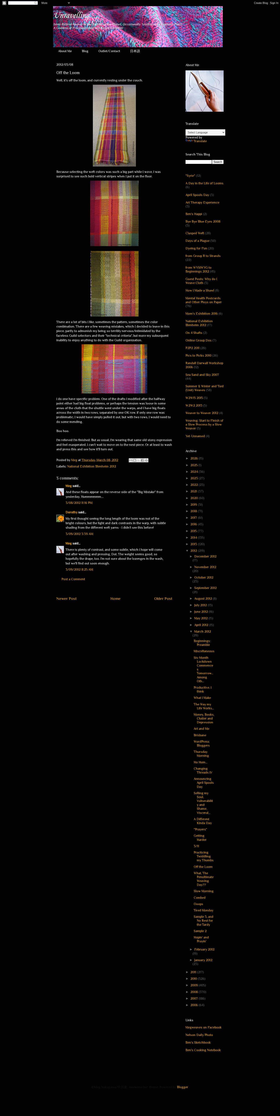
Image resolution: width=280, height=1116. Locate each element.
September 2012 (205, 588)
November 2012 (205, 567)
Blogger (182, 1087)
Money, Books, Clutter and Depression (204, 718)
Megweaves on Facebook (204, 1027)
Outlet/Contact (109, 51)
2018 (194, 511)
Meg (69, 486)
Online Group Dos (199, 340)
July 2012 (201, 605)
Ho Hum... (200, 762)
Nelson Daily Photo (199, 1035)
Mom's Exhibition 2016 (202, 313)
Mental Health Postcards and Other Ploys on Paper (204, 300)
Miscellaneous (204, 651)
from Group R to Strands (203, 256)
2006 (194, 1005)
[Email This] (131, 460)
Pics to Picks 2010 (198, 355)
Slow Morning (204, 891)
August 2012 (203, 598)
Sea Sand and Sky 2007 (202, 375)
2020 (194, 498)
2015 (194, 531)
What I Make (202, 698)
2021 (194, 491)
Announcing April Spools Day (204, 782)
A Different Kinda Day (203, 821)
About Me (65, 51)
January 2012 (203, 960)
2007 (194, 998)
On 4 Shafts (194, 333)
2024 (194, 472)
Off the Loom (203, 867)
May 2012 (201, 618)
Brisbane (200, 735)
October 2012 (203, 577)
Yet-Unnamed (195, 436)
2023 (194, 478)
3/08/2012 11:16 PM (79, 503)
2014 (194, 537)
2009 (194, 985)
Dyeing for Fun (196, 248)
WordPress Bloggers (202, 743)
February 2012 (204, 949)
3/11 (196, 846)
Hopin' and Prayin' (201, 939)
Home (115, 598)
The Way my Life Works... (204, 706)
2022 (194, 485)
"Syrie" (190, 176)
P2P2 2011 (192, 348)
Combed (200, 898)
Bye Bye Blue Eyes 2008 (203, 221)
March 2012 (202, 631)
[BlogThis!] (135, 460)
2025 (194, 465)
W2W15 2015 (194, 398)
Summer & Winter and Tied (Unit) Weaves (205, 388)
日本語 (135, 51)
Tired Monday (203, 910)
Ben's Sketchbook (198, 1042)
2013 (194, 544)
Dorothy (71, 512)
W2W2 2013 (194, 405)
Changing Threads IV (203, 770)
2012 (194, 551)
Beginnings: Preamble (202, 643)
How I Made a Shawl (200, 290)
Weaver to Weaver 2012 (202, 413)
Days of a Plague (197, 241)
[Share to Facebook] (142, 460)
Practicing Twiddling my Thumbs (204, 856)
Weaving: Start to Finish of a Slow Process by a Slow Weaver (204, 424)
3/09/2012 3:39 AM (79, 534)
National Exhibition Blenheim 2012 (91, 466)
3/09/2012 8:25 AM (79, 569)
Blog (85, 51)
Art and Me (201, 729)
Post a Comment (73, 579)
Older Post (163, 598)
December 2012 (205, 556)
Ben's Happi (194, 214)
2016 (194, 524)
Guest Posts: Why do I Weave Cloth (201, 281)
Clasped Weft (195, 233)
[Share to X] (139, 460)
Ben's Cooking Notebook (203, 1050)
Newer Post (66, 598)
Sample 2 (200, 931)
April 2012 (201, 625)
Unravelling (71, 15)
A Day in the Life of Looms (204, 183)
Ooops (198, 904)
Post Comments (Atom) (124, 611)
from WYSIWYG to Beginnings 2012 (199, 269)
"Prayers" (200, 829)
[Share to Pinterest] (146, 460)
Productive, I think (203, 689)
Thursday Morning (201, 754)
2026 (194, 458)
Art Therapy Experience (202, 202)
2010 (194, 979)
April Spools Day (197, 195)
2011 (193, 972)
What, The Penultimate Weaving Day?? (204, 879)
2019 (194, 505)
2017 (194, 518)
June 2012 (201, 612)
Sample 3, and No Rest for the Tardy (203, 920)
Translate (200, 141)
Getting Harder (200, 837)
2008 (194, 992)
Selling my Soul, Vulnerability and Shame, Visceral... (203, 803)
